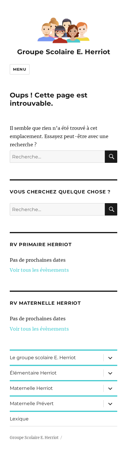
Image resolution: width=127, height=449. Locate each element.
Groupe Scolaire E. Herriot (63, 52)
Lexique (19, 419)
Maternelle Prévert (32, 403)
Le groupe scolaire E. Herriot (43, 357)
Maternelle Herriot (31, 388)
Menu (19, 69)
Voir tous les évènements (39, 270)
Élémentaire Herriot (33, 373)
